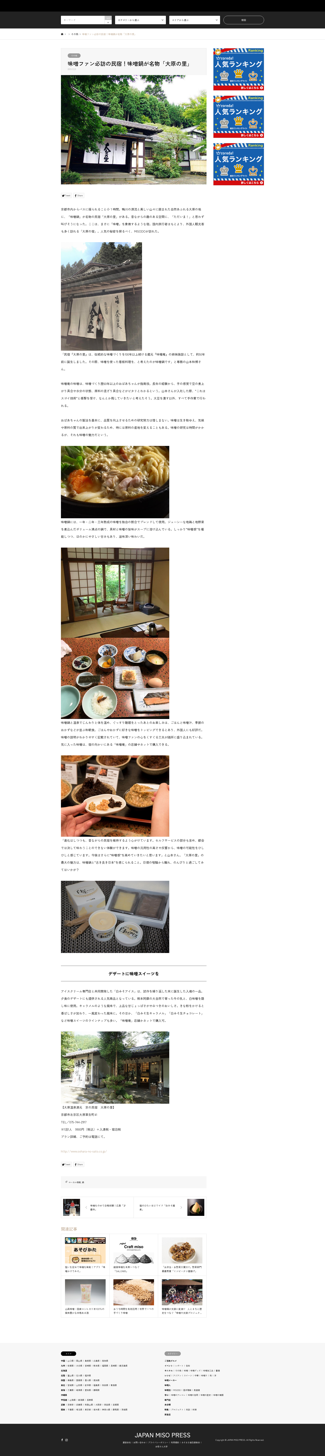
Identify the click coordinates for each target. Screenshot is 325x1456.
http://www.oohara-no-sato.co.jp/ (84, 1151)
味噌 (186, 1370)
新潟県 (81, 1399)
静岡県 (96, 1390)
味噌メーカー (171, 1380)
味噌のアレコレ (178, 1394)
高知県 (96, 1380)
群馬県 (116, 1409)
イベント (169, 1365)
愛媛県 (79, 1380)
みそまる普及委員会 (191, 1442)
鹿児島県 (123, 1365)
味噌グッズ (195, 1370)
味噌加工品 (208, 1370)
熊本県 (96, 1365)
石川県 (79, 1375)
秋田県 (105, 1385)
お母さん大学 (161, 1446)
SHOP (261, 5)
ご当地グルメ (171, 1360)
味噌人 (168, 1385)
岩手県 (88, 1385)
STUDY (211, 5)
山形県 (79, 1385)
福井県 (88, 1375)
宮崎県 (88, 1365)
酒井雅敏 (187, 1390)
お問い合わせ (139, 1442)
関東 (63, 1409)
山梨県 (73, 1399)
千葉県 (71, 1409)
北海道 (64, 1370)
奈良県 (107, 1404)
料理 (194, 1409)
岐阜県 (79, 1390)
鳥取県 (105, 1360)
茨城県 (124, 1409)
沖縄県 (64, 1394)
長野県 (90, 1399)
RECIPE (228, 5)
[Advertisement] (238, 269)
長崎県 (114, 1365)
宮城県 (71, 1385)
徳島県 (71, 1380)
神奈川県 (106, 1409)
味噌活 (168, 1390)
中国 (63, 1360)
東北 (63, 1385)
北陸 (63, 1375)
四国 (63, 1380)
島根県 (88, 1360)
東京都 (88, 1409)
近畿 (63, 1404)
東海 (63, 1390)
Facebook (62, 1440)
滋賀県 (116, 1404)
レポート (179, 1365)
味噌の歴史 (206, 1394)
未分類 (168, 1404)
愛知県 (88, 1390)
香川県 (88, 1380)
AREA (195, 5)
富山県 (71, 1375)
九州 (63, 1365)
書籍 (218, 1370)
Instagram (66, 1440)
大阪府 (98, 1404)
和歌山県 (89, 1404)
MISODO (177, 1390)
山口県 (71, 1360)
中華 (196, 1375)
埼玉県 (79, 1409)
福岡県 (105, 1365)
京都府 (71, 1404)
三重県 (71, 1390)
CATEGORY (176, 5)
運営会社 (127, 1442)
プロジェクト (177, 1409)
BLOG (245, 5)
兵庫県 (79, 1404)
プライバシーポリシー (158, 1442)
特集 (167, 1409)
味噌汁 (204, 1375)
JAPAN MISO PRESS (162, 1434)
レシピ (168, 1375)
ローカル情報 (75, 1182)
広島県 (96, 1360)
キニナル (169, 1370)
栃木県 (96, 1409)
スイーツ (188, 1375)
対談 (188, 1409)
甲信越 (64, 1399)
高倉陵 (197, 1390)
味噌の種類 (218, 1394)
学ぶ (167, 1394)
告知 (188, 1365)
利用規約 (175, 1442)
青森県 (114, 1385)
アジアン (177, 1375)
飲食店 (168, 1414)
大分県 (79, 1365)
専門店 (168, 1399)
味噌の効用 (193, 1394)
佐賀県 (71, 1365)
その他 (74, 55)
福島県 (96, 1385)
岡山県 (79, 1360)
